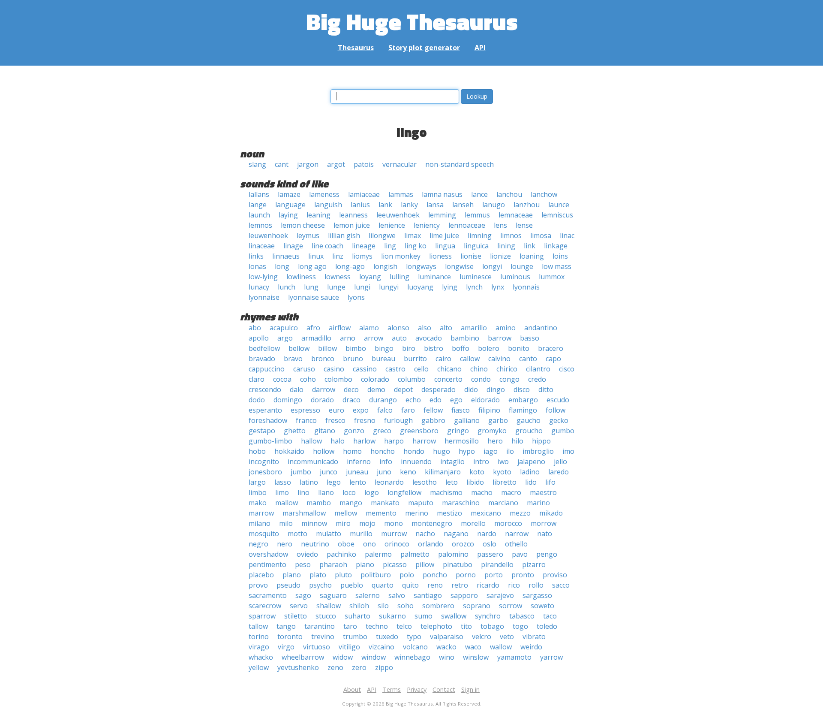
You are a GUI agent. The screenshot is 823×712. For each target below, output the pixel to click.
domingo (287, 399)
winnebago (412, 657)
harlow (364, 441)
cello (421, 369)
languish (328, 204)
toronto (290, 636)
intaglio (452, 461)
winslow (476, 657)
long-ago (350, 266)
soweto (542, 605)
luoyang (420, 287)
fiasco (460, 410)
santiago (428, 595)
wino (446, 657)
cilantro (538, 369)
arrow (373, 338)
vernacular (399, 164)
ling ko (416, 245)
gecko (558, 420)
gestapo (262, 430)
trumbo (355, 636)
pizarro (534, 564)
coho (308, 379)
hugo (441, 451)
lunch (286, 287)
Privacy (417, 689)
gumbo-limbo (270, 441)
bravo (293, 358)
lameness (324, 194)
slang (257, 164)
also (424, 327)
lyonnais (526, 287)
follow (555, 410)
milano (259, 523)
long (282, 266)
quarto (382, 585)
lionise (470, 256)
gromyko (492, 430)
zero (359, 667)
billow (327, 348)
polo (406, 574)
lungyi (389, 287)
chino (479, 369)
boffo (460, 348)
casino (334, 369)
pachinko (341, 554)
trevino (322, 636)
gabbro (433, 420)
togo (520, 626)
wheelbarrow (303, 657)
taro (350, 626)
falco (385, 410)
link (529, 245)
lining (506, 245)
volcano (415, 647)
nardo (486, 533)
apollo (259, 338)
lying (449, 287)
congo (509, 379)
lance (479, 194)
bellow (298, 348)
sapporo (464, 595)
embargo (523, 399)
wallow (501, 647)
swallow (453, 616)
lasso (282, 482)
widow (343, 657)
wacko (446, 647)
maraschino (461, 502)
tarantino (319, 626)
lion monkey (401, 256)
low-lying (263, 276)
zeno (335, 667)
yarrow (551, 657)
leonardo (389, 482)
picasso (395, 564)
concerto (448, 379)
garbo (498, 420)
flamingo (523, 410)
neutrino (315, 544)
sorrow (510, 605)
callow (470, 358)
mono (393, 523)
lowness (337, 276)
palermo (378, 554)
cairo (443, 358)
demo (376, 389)
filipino (489, 410)
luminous (515, 276)
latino (309, 482)
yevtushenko (298, 667)
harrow (424, 441)
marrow (261, 513)
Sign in (470, 689)
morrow (543, 523)
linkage (556, 245)
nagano (456, 533)
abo (255, 327)
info (385, 461)
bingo (384, 348)
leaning (318, 215)
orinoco (396, 544)
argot (336, 164)
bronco (322, 358)
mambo (318, 502)
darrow (323, 389)
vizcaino (381, 647)
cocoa (282, 379)
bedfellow (264, 348)
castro (395, 369)
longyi (492, 266)
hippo (541, 441)
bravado (262, 358)
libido (475, 482)
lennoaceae (466, 225)
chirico (506, 369)
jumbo (301, 472)
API (480, 47)
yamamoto (514, 657)
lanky (409, 204)
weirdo (531, 647)
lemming (442, 215)
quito (410, 585)
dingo (496, 389)
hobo (257, 451)
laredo (558, 472)
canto (528, 358)
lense (524, 225)
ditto (545, 389)
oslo (489, 544)
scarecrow (265, 605)
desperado (438, 389)
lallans (259, 194)
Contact (444, 689)
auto (399, 338)
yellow (259, 667)
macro (511, 492)
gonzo (354, 430)
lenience (391, 225)
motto (297, 533)
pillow (424, 564)
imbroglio (538, 451)
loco (349, 492)
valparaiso (446, 636)
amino (506, 327)
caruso (304, 369)
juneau (357, 472)
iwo (503, 461)
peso (303, 564)
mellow (345, 513)
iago (491, 451)
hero (495, 441)
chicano (449, 369)
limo (282, 492)
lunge (336, 287)
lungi (362, 287)
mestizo (449, 513)
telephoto (436, 626)
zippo (384, 667)
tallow (258, 626)
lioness (440, 256)
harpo (394, 441)
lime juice (444, 235)
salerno (367, 595)
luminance (434, 276)
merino (416, 513)
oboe (346, 544)
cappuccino (267, 369)
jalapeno (531, 461)
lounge (522, 266)
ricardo (488, 585)
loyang (370, 276)
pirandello (497, 564)
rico (514, 585)
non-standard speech (459, 164)
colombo (338, 379)
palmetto (415, 554)
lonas (257, 266)
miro (343, 523)
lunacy (259, 287)
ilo (510, 451)
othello (516, 544)
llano (326, 492)
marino (538, 502)
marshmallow (304, 513)
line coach (327, 245)
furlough (398, 420)
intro (481, 461)
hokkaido (289, 451)
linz (337, 256)
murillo (361, 533)
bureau (383, 358)
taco (550, 616)
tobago (492, 626)
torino (259, 636)
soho (405, 605)
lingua (445, 245)
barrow (499, 338)
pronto (522, 574)
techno (377, 626)
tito (466, 626)
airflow (340, 327)
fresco (335, 420)
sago (303, 595)
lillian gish (344, 235)
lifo (550, 482)
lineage (363, 245)
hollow (323, 451)
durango (383, 399)
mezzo (520, 513)
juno (384, 472)
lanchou (509, 194)
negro (258, 544)
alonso (398, 327)
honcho (382, 451)
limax (412, 235)
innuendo (416, 461)
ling (390, 245)
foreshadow (268, 420)
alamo (369, 327)
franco (306, 420)
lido (531, 482)
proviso (555, 574)
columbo (412, 379)
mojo (367, 523)
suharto (357, 616)
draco (351, 399)
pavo (520, 554)
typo (414, 636)
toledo (547, 626)
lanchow (544, 194)
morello (473, 523)
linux (316, 256)
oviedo (307, 554)
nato (544, 533)
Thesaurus (356, 47)
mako (258, 502)
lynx (497, 287)
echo (413, 399)
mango (350, 502)
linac (567, 235)
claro (256, 379)
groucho (529, 430)
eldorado (485, 399)
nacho (425, 533)
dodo (257, 399)
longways (421, 266)
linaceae (262, 245)
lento (357, 482)
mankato (385, 502)
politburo (375, 574)
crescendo (265, 389)
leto (451, 482)
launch (259, 215)
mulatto (328, 533)
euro (336, 410)
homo (352, 451)
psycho (320, 585)
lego (334, 482)
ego (456, 399)
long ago (312, 266)
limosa (540, 235)
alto (446, 327)
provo (258, 585)
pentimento (267, 564)
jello (560, 461)
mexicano (486, 513)
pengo (546, 554)
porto (493, 574)
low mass (556, 266)
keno (408, 472)
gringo (458, 430)
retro (459, 585)
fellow (433, 410)
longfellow (404, 492)
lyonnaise (264, 297)
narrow (517, 533)
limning (480, 235)
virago (259, 647)
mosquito (264, 533)
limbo (258, 492)
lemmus (477, 215)
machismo (446, 492)
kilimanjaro (443, 472)
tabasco (522, 616)
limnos (511, 235)
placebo (261, 574)
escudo (558, 399)
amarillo (474, 327)
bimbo (355, 348)
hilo (517, 441)
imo (568, 451)
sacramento (268, 595)
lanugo (493, 204)
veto (507, 636)
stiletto (295, 616)
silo (383, 605)
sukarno (392, 616)
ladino (530, 472)
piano (365, 564)
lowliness (301, 276)
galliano (467, 420)
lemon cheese (303, 225)
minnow (314, 523)
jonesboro (265, 472)
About (352, 689)
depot (403, 389)
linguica (476, 245)
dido (471, 389)
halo (337, 441)
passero (490, 554)
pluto (343, 574)
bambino (465, 338)
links (256, 256)
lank (385, 204)
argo (285, 338)
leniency (427, 225)
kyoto (502, 472)
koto (476, 472)
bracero (550, 348)
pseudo (288, 585)
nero (284, 544)
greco (382, 430)
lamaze (289, 194)
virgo (286, 647)
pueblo (351, 585)
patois (364, 164)
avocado (428, 338)
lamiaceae (364, 194)
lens (500, 225)
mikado (551, 513)
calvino (499, 358)
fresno (364, 420)
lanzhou (527, 204)
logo (371, 492)
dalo (296, 389)
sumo (424, 616)
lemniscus (557, 215)
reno (435, 585)
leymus (308, 235)
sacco (561, 585)
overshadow (268, 554)
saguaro (333, 595)
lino (303, 492)
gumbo (562, 430)
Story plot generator (424, 47)
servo (299, 605)
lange (258, 204)
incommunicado (313, 461)
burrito (415, 358)
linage (293, 245)
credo (537, 379)
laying (288, 215)
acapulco (284, 327)
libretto (505, 482)
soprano (476, 605)
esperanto (265, 410)
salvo (396, 595)
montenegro (432, 523)
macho (482, 492)
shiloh (359, 605)
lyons (356, 297)
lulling (399, 276)
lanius (360, 204)
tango (286, 626)
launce (558, 204)
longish (385, 266)
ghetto (295, 430)
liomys (362, 256)
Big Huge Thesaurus (411, 21)
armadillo (316, 338)
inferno (359, 461)
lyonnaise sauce (313, 297)
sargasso (537, 595)
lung (311, 287)
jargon (307, 164)
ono (369, 544)
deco (351, 389)
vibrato (534, 636)
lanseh (463, 204)
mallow (286, 502)
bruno (353, 358)
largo (257, 482)
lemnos (260, 225)
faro (408, 410)
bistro (433, 348)
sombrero (438, 605)
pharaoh (333, 564)
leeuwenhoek (398, 215)
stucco (325, 616)
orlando (430, 544)
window (373, 657)
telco (404, 626)
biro (408, 348)
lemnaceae (516, 215)
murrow (394, 533)
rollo (536, 585)
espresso (305, 410)
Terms (391, 689)
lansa (435, 204)
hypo (467, 451)
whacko (261, 657)
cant (281, 164)
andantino (540, 327)
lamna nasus (442, 194)
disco (522, 389)
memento (381, 513)
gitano (324, 430)
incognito (264, 461)
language (290, 204)
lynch (474, 287)
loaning (532, 256)
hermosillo (462, 441)
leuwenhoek (268, 235)
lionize (500, 256)
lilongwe (382, 235)
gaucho (529, 420)
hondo (413, 451)
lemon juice (351, 225)
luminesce (476, 276)
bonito (518, 348)
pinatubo (457, 564)
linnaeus (286, 256)
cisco (566, 369)
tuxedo (387, 636)
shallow (328, 605)
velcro (481, 636)
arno (347, 338)
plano (291, 574)
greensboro (419, 430)
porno (466, 574)
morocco (508, 523)
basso (529, 338)
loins (560, 256)
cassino (365, 369)
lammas (400, 194)
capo (553, 358)
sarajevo (500, 595)
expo (361, 410)
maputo (420, 502)
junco (328, 472)
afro (313, 327)
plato (317, 574)
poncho (435, 574)
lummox (552, 276)
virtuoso (316, 647)
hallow (311, 441)
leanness (353, 215)
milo (286, 523)
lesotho (424, 482)
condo (481, 379)
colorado (375, 379)
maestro (543, 492)
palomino (453, 554)
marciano (503, 502)
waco (473, 647)
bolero (488, 348)
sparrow (262, 616)
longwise (459, 266)
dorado (322, 399)
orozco (463, 544)
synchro (488, 616)
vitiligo (349, 647)
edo (436, 399)
